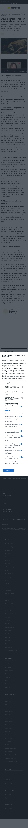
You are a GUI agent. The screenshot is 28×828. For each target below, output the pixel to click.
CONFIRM (8, 470)
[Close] (24, 355)
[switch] (22, 387)
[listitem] (14, 383)
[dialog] (14, 414)
